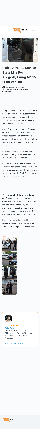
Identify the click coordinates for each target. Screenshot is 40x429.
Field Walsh (10, 328)
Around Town (7, 89)
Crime (15, 89)
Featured (20, 89)
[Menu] (37, 30)
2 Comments (6, 91)
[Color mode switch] (33, 30)
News (26, 89)
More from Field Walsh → (14, 343)
